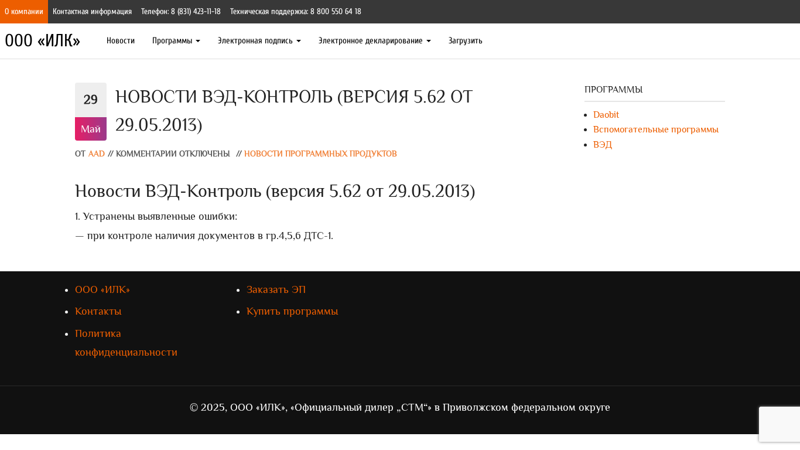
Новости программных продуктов (320, 153)
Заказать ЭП (276, 289)
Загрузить (466, 41)
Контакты (98, 311)
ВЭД (602, 144)
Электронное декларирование (372, 41)
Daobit (606, 115)
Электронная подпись (256, 41)
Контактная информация (92, 11)
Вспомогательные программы (656, 129)
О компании (24, 11)
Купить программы (292, 311)
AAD (96, 153)
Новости (121, 41)
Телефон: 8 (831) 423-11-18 (181, 11)
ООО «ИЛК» (42, 40)
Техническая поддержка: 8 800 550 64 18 (295, 11)
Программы (173, 41)
